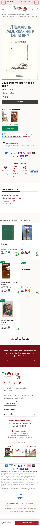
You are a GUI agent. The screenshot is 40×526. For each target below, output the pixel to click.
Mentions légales (29, 511)
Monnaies (4, 244)
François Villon (25, 248)
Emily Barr (24, 286)
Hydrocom (12, 93)
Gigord (9, 288)
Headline (29, 288)
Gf (22, 244)
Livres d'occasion (10, 14)
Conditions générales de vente (15, 511)
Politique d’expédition (23, 508)
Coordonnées (33, 508)
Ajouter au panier (27, 523)
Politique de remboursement (14, 505)
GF (22, 249)
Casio (8, 324)
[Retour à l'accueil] (2, 14)
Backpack (26, 270)
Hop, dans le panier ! (10, 128)
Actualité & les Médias (9, 16)
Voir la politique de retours (12, 146)
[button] (3, 9)
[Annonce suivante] (37, 2)
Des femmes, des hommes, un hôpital (16, 134)
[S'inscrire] (34, 361)
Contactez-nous (10, 403)
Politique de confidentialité (30, 505)
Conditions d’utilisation (10, 508)
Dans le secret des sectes (12, 137)
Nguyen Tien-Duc (9, 89)
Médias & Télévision (23, 14)
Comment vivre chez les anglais (9, 283)
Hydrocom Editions (14, 198)
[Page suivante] (27, 338)
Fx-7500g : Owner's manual (7, 321)
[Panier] (36, 9)
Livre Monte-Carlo (12, 249)
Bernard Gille (4, 286)
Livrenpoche (14, 503)
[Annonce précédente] (3, 2)
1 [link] (12, 338)
